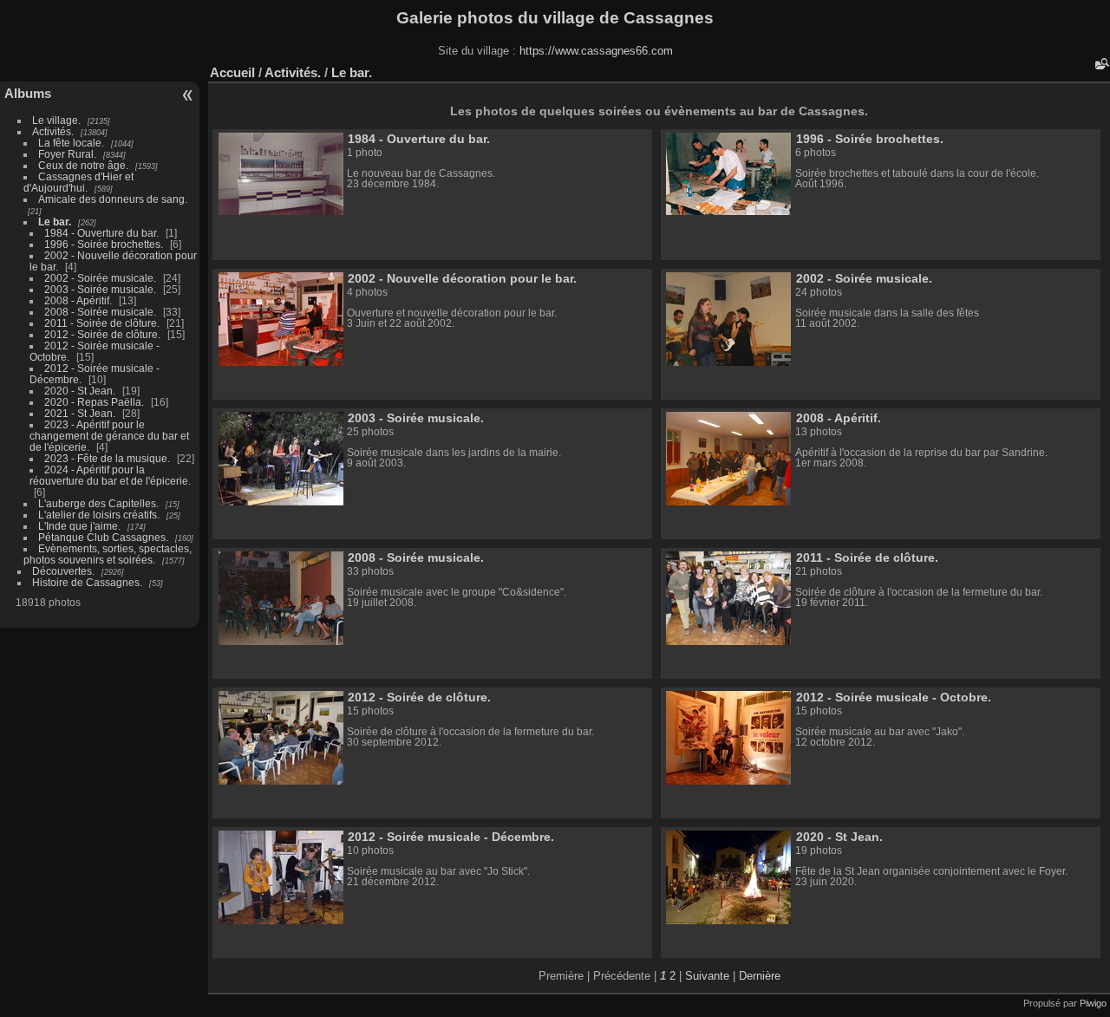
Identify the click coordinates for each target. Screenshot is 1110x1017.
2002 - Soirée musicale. (100, 278)
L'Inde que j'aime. (79, 525)
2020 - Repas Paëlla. (94, 401)
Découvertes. (63, 571)
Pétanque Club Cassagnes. (103, 537)
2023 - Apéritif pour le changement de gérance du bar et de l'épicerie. (109, 436)
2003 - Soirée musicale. (100, 289)
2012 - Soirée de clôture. (102, 334)
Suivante (707, 975)
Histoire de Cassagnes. (87, 582)
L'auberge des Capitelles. (98, 503)
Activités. (53, 131)
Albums (27, 93)
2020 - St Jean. (79, 390)
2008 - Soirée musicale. (100, 311)
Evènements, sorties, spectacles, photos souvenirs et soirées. (107, 554)
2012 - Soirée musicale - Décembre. (451, 837)
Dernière (759, 975)
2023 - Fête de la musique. (107, 458)
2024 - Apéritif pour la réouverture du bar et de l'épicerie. (110, 475)
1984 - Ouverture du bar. (101, 232)
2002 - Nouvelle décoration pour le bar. (462, 278)
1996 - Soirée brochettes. (103, 244)
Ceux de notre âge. (83, 165)
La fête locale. (71, 142)
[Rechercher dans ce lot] (1100, 63)
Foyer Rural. (67, 154)
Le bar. (54, 221)
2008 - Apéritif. (78, 300)
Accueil (232, 72)
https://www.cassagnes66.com (596, 50)
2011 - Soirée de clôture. (102, 323)
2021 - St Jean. (79, 413)
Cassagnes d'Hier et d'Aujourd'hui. (78, 182)
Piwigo (1093, 1003)
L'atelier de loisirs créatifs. (99, 514)
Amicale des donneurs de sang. (112, 199)
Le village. (56, 120)
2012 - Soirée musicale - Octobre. (893, 697)
